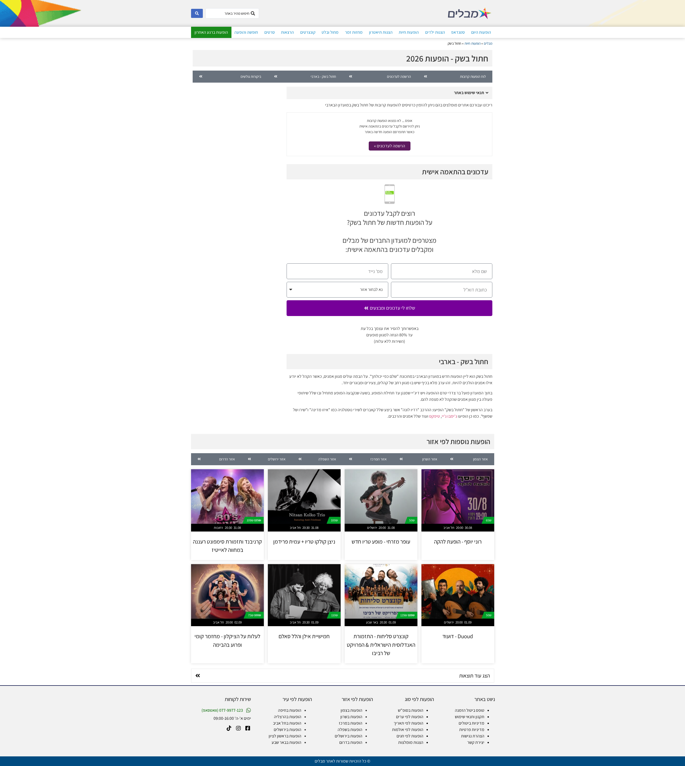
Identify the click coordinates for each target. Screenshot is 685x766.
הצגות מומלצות (410, 742)
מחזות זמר (354, 32)
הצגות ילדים (435, 32)
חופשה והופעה (246, 32)
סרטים (269, 32)
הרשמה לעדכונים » (389, 146)
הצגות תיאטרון (381, 32)
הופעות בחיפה (289, 710)
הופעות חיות (409, 32)
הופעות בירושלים (348, 736)
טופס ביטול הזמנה (469, 710)
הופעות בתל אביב (287, 723)
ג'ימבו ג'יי (449, 416)
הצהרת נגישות (472, 736)
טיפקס (434, 416)
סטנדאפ (458, 32)
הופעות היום (481, 32)
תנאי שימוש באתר (469, 92)
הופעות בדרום (350, 742)
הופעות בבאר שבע (286, 742)
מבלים (488, 43)
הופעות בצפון (351, 710)
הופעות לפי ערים (409, 716)
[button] (389, 93)
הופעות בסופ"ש (410, 710)
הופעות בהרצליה (287, 716)
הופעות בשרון (351, 716)
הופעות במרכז (350, 723)
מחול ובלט (330, 32)
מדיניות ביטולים (471, 723)
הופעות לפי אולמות (407, 729)
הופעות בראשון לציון (285, 736)
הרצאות (287, 32)
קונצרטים (307, 32)
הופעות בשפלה (350, 729)
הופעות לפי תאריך (408, 723)
